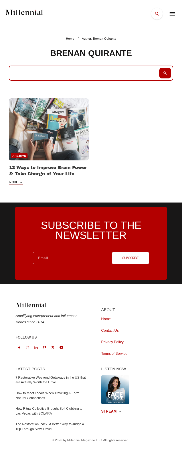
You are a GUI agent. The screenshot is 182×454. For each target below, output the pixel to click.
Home (106, 319)
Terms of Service (114, 353)
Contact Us (110, 330)
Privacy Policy (112, 342)
